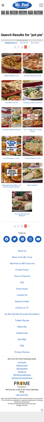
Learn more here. (22, 395)
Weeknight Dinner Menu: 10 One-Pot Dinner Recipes (11, 186)
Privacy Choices (22, 352)
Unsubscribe (22, 333)
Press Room (22, 289)
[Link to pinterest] (22, 239)
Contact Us (22, 295)
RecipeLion (22, 372)
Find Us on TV (22, 307)
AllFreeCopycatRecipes (22, 375)
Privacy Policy (22, 269)
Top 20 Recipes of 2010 (11, 158)
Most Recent (24, 43)
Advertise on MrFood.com (22, 263)
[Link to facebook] (6, 239)
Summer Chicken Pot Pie (32, 76)
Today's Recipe (22, 320)
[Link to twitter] (14, 239)
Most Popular (35, 43)
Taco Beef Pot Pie (11, 103)
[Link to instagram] (30, 239)
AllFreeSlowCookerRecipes (22, 378)
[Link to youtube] (38, 239)
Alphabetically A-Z (11, 43)
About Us (22, 251)
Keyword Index (22, 301)
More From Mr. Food (22, 257)
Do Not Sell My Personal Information (22, 314)
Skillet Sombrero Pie (11, 76)
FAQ (22, 282)
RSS (22, 345)
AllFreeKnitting (22, 369)
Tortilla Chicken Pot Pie (33, 158)
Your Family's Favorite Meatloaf (21, 215)
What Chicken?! (32, 185)
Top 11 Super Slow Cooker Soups (32, 130)
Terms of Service (22, 276)
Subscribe (22, 326)
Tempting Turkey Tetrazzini (32, 103)
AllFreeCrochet (22, 366)
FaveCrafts (22, 362)
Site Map (22, 339)
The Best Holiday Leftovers (11, 130)
